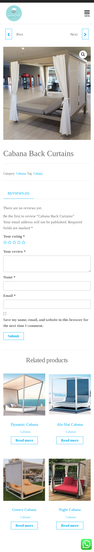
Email (9, 296)
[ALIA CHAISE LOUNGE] (85, 34)
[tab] (21, 193)
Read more (24, 440)
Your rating (14, 236)
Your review (14, 251)
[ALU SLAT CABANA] (8, 34)
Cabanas (21, 173)
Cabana (37, 173)
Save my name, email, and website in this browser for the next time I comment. (46, 323)
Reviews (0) (18, 193)
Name (9, 277)
